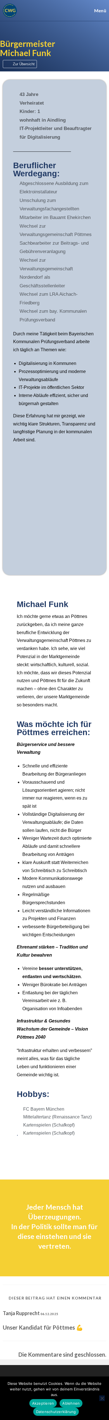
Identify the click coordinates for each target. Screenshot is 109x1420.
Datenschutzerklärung (56, 1411)
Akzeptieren (43, 1403)
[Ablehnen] (102, 1398)
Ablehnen (71, 1403)
